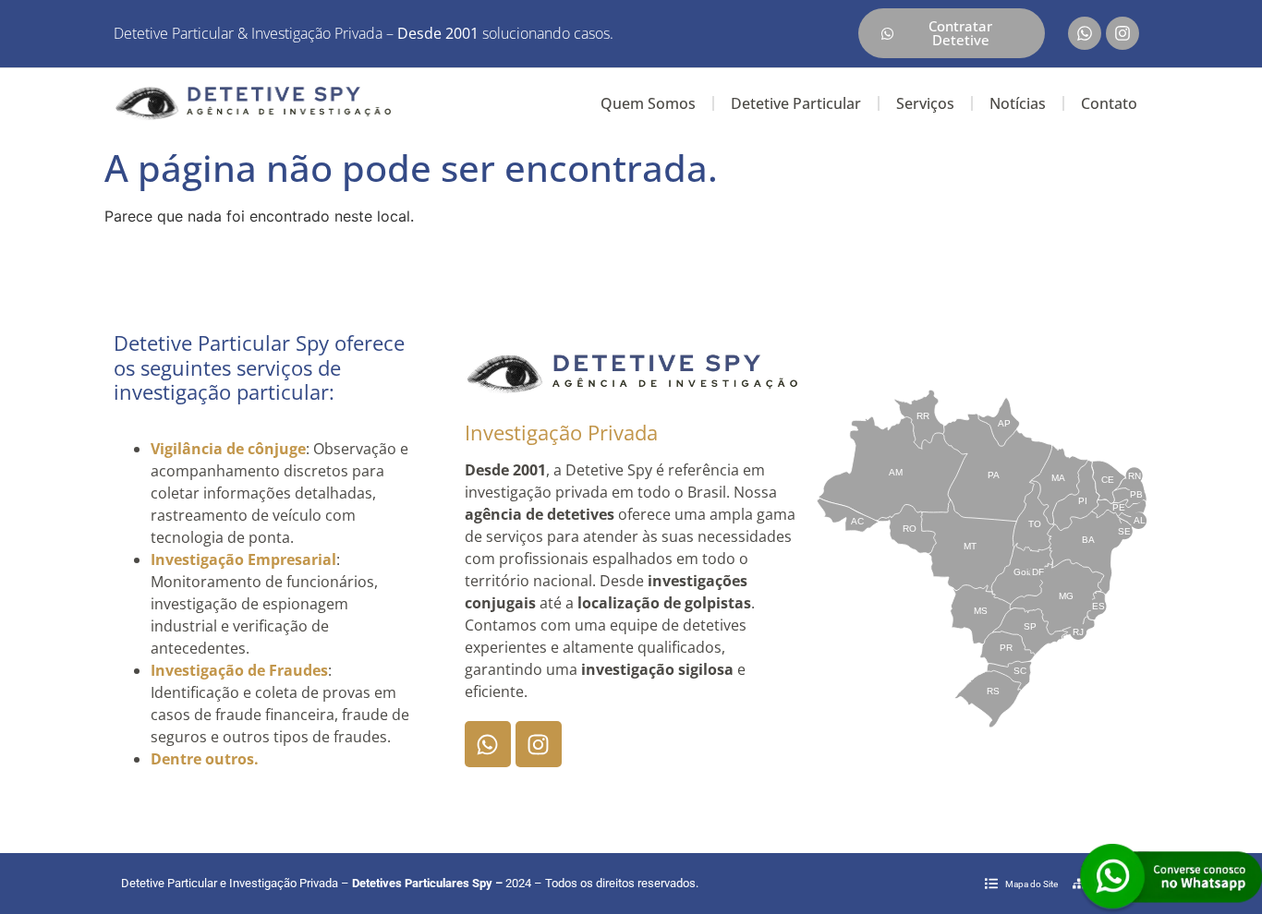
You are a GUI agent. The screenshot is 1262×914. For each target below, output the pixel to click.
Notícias (1017, 103)
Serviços (925, 103)
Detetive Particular (796, 103)
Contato (1109, 103)
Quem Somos (648, 103)
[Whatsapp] (1084, 33)
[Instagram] (1122, 33)
